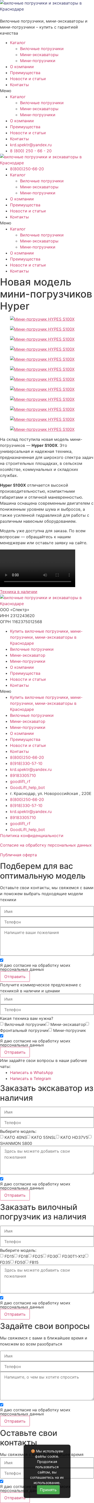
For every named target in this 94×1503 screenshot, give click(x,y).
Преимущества (25, 72)
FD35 (5, 1262)
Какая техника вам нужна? (26, 1018)
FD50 (20, 1262)
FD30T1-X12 (73, 1256)
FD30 (52, 1256)
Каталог (18, 42)
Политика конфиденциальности (31, 835)
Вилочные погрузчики (42, 48)
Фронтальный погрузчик (24, 1030)
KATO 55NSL (43, 1137)
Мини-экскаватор (27, 655)
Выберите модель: (18, 1131)
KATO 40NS (16, 1137)
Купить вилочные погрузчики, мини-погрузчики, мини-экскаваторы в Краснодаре (46, 637)
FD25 (38, 1256)
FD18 (23, 1256)
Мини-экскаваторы (39, 54)
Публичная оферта (18, 854)
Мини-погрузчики (37, 60)
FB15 (34, 1262)
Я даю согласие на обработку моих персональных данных (35, 967)
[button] (47, 91)
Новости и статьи (28, 78)
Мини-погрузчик (69, 1030)
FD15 (9, 1256)
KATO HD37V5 (74, 1137)
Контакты (19, 84)
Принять (48, 1489)
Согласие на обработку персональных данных (46, 845)
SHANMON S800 (16, 1143)
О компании (22, 66)
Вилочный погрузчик (25, 1024)
